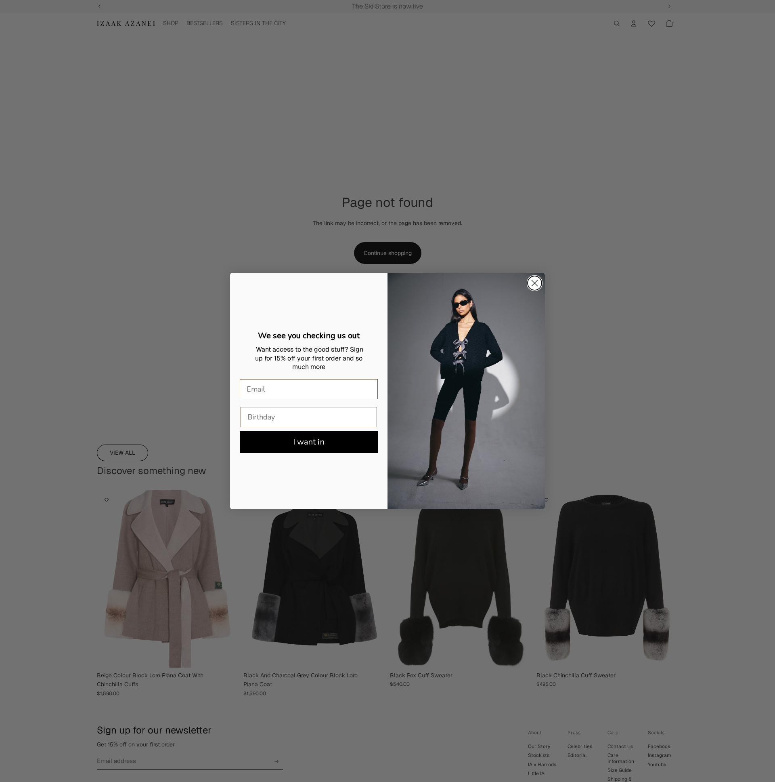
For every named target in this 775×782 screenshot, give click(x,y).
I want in (309, 441)
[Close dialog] (535, 283)
